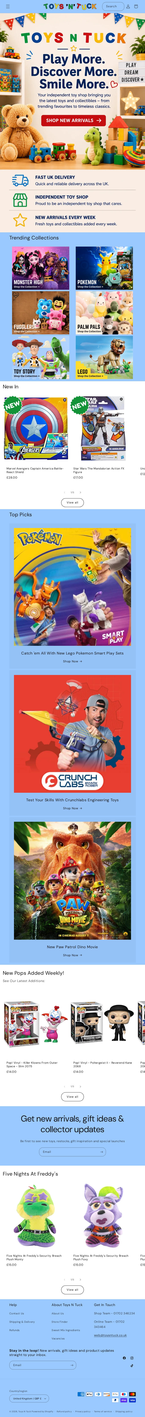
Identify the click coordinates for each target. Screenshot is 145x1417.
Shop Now (70, 661)
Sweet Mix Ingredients (66, 1330)
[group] (72, 122)
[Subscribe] (102, 1151)
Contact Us (16, 1313)
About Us (58, 1313)
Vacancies (58, 1338)
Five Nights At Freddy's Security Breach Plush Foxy (101, 1257)
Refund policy (64, 1411)
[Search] (120, 6)
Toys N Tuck (24, 1411)
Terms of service (103, 1411)
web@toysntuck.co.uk (110, 1335)
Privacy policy (82, 1411)
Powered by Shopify (42, 1411)
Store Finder (60, 1322)
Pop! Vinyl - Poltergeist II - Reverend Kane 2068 (102, 1064)
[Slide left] (64, 492)
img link (40, 249)
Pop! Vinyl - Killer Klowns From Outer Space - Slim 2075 (32, 1064)
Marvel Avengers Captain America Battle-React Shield (35, 470)
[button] (8, 6)
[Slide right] (80, 492)
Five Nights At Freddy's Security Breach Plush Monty (34, 1257)
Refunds (14, 1330)
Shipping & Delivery (22, 1322)
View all (72, 502)
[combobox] (113, 6)
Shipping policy (123, 1411)
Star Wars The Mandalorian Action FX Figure (98, 470)
